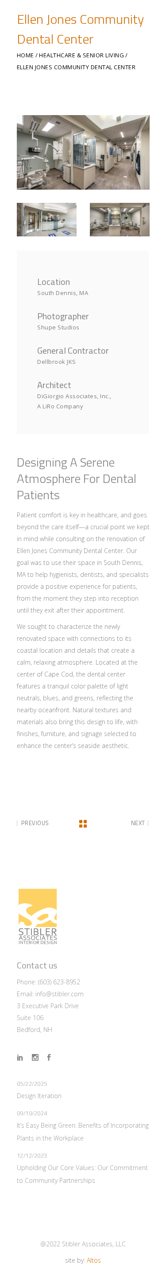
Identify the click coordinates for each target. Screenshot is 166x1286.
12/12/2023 (32, 1155)
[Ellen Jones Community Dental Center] (83, 152)
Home (25, 55)
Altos (94, 1260)
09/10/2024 (32, 1113)
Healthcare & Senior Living (81, 55)
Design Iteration (39, 1096)
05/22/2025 (32, 1084)
